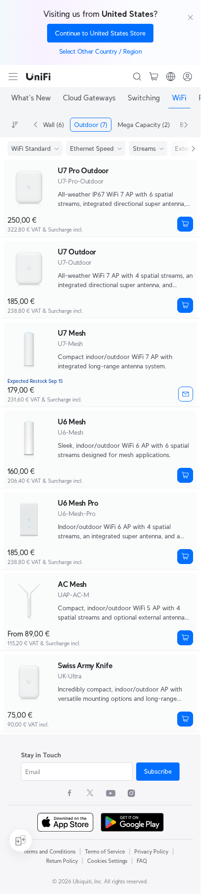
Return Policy (62, 861)
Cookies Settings (107, 861)
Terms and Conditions (49, 851)
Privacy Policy (151, 851)
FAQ (142, 861)
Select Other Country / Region (100, 51)
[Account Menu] (187, 76)
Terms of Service (105, 851)
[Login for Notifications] (185, 394)
